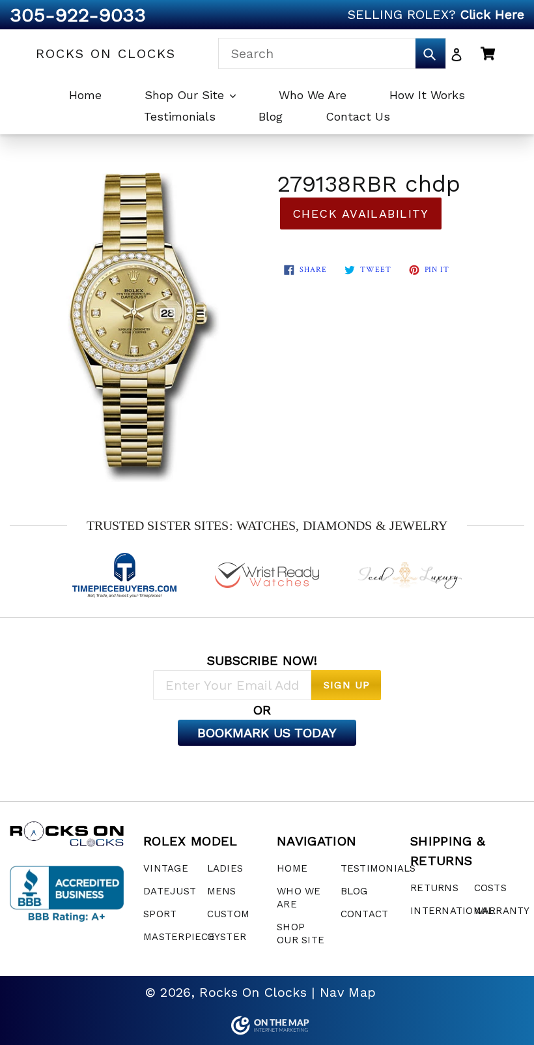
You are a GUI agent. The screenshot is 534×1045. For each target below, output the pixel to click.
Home (85, 95)
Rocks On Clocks (106, 53)
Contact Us (358, 116)
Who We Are (312, 95)
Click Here (492, 14)
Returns (434, 888)
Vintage (165, 868)
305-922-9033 (78, 14)
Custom (228, 914)
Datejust (169, 891)
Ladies (225, 868)
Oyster (227, 937)
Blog (271, 116)
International (452, 911)
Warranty (502, 911)
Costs (490, 888)
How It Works (427, 95)
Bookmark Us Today (267, 733)
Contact (365, 914)
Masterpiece (179, 937)
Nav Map (348, 992)
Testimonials (180, 116)
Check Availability (360, 213)
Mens (221, 891)
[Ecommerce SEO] (267, 1025)
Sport (159, 914)
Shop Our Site (186, 95)
